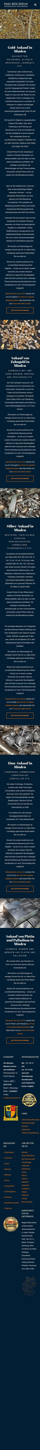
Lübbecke (25, 1166)
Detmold (25, 1195)
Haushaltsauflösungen (30, 1120)
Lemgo (24, 1198)
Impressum (26, 1129)
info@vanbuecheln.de (11, 1098)
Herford (25, 1179)
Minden (25, 1152)
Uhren (7, 1164)
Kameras (8, 1197)
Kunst (7, 1180)
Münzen (8, 1169)
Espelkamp (26, 1169)
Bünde (24, 1175)
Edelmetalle (9, 1152)
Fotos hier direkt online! (22, 304)
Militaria (8, 1175)
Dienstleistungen (28, 1123)
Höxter (24, 1192)
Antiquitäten (9, 1186)
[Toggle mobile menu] (35, 5)
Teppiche (8, 1208)
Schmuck (8, 1158)
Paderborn (26, 1189)
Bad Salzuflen (27, 1202)
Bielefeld (25, 1182)
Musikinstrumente (11, 1203)
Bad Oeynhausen (28, 1159)
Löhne (24, 1172)
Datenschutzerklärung (30, 1133)
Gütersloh (25, 1185)
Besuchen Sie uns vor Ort (15, 294)
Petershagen (26, 1162)
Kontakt (25, 1126)
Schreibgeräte (10, 1192)
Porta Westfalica (28, 1156)
